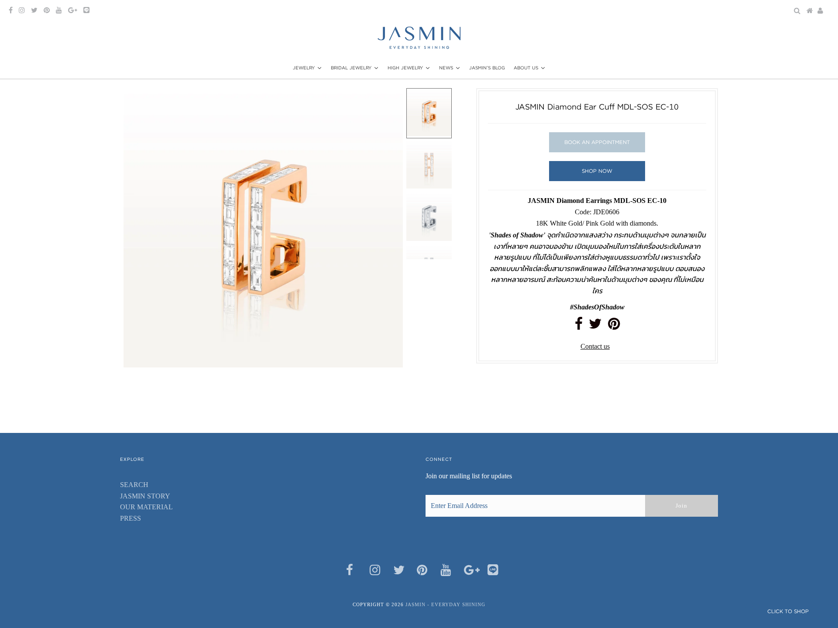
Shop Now (597, 170)
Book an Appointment (597, 142)
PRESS (130, 518)
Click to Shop (788, 611)
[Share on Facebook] (579, 326)
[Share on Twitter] (595, 326)
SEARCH (134, 484)
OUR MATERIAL (146, 507)
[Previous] (137, 102)
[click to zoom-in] (388, 102)
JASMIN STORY (145, 496)
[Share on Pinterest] (614, 326)
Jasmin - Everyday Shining (445, 604)
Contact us (595, 346)
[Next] (158, 102)
